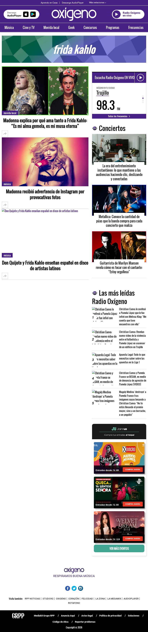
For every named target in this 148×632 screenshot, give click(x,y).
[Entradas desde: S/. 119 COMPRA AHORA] (119, 527)
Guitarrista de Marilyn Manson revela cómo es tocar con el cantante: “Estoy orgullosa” (119, 267)
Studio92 (48, 598)
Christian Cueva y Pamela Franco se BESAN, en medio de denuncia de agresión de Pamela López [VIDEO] (132, 378)
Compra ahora (132, 470)
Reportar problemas (85, 622)
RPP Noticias (32, 598)
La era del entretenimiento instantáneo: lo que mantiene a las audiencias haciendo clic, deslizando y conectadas (119, 172)
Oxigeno (61, 598)
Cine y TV (28, 27)
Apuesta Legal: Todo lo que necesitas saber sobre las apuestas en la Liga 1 (132, 358)
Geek (71, 27)
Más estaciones (96, 2)
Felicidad (87, 598)
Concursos (90, 27)
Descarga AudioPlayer (73, 2)
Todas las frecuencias (118, 116)
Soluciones (133, 615)
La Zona (100, 598)
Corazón (73, 598)
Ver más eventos (119, 548)
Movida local (51, 27)
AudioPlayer (131, 598)
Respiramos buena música (74, 576)
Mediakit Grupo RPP (44, 615)
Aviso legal (87, 615)
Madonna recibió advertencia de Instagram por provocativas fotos (45, 194)
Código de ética (60, 622)
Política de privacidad (110, 615)
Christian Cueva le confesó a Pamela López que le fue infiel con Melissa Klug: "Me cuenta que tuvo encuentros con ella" (132, 316)
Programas (112, 27)
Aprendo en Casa (49, 2)
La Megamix (114, 598)
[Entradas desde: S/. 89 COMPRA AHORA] (119, 458)
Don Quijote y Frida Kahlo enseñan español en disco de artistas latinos (45, 265)
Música (9, 27)
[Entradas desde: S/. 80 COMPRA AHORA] (119, 492)
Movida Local (10, 113)
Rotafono (74, 603)
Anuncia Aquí (68, 615)
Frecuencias (135, 27)
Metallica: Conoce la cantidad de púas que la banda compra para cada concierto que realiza (119, 221)
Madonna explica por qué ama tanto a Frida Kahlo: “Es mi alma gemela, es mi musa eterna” (45, 123)
